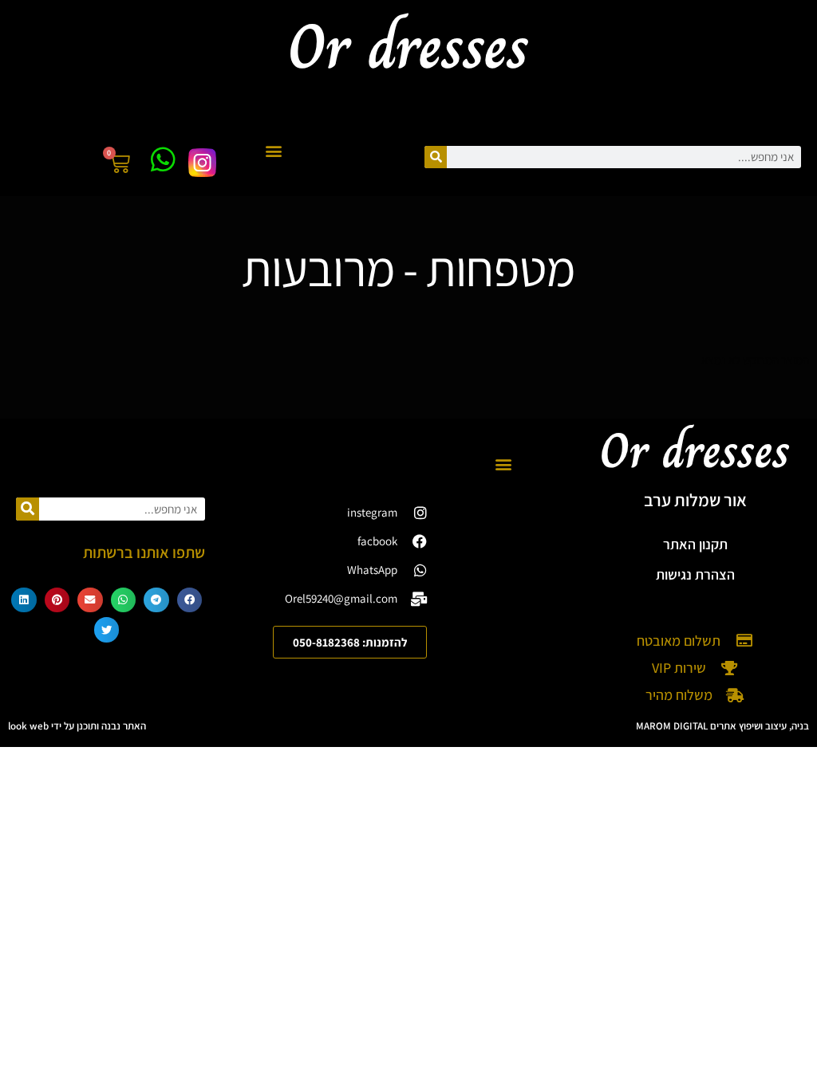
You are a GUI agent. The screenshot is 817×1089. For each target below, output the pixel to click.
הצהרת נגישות (695, 574)
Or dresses (695, 450)
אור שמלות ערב (695, 500)
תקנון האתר (695, 544)
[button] (274, 151)
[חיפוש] (435, 157)
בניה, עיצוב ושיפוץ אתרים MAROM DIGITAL (722, 726)
